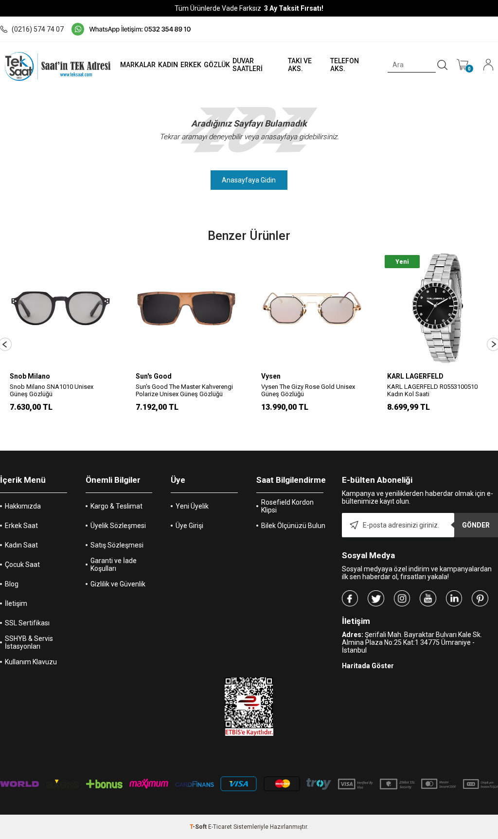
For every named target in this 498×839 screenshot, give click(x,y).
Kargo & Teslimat (116, 506)
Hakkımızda (23, 506)
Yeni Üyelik (192, 506)
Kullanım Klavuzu (31, 662)
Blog (11, 584)
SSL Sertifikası (27, 623)
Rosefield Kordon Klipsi (287, 506)
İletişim (16, 603)
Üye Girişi (189, 525)
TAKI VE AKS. (300, 65)
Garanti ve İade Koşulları (113, 564)
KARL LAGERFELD (415, 376)
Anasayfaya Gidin (249, 180)
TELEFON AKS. (344, 65)
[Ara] (442, 65)
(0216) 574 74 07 (38, 29)
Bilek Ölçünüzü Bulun (293, 525)
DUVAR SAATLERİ (247, 65)
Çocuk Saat (22, 564)
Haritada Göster (368, 666)
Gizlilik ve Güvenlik (117, 584)
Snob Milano (30, 376)
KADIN (168, 65)
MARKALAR (138, 65)
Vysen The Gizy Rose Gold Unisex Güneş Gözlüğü (308, 390)
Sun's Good (154, 376)
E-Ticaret (220, 826)
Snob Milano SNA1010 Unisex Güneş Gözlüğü (51, 390)
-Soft (199, 826)
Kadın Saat (21, 545)
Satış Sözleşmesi (116, 545)
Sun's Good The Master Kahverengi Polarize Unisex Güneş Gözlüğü (184, 390)
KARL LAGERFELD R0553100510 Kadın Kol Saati (432, 390)
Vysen (271, 376)
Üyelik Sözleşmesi (118, 525)
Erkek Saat (21, 525)
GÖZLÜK (217, 65)
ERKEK (190, 65)
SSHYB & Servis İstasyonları (29, 642)
